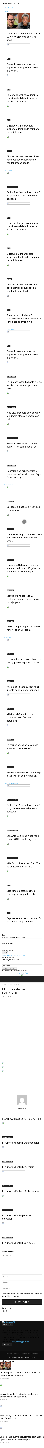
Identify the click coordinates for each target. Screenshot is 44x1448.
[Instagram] (4, 930)
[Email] (26, 1083)
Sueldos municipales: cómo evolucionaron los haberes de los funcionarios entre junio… (24, 318)
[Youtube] (7, 930)
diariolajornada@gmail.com (20, 1342)
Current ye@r (7, 1308)
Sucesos (9, 151)
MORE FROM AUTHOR (30, 1119)
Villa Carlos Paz (9, 170)
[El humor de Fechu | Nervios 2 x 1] (22, 1230)
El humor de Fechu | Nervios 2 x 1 (19, 1243)
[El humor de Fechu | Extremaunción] (22, 1130)
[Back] (2, 933)
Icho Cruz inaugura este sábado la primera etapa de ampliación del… (23, 416)
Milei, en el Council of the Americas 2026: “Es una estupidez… (20, 717)
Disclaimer (9, 1354)
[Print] (31, 1083)
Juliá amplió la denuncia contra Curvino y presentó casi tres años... (20, 1374)
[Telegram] (35, 1083)
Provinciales (8, 485)
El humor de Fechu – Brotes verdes (20, 1191)
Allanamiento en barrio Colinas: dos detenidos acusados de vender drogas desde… (23, 159)
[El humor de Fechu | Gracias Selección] (22, 1203)
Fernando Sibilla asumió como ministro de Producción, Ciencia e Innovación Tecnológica (23, 568)
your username (7, 943)
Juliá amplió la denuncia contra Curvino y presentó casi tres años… (23, 36)
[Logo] (0, 983)
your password (7, 950)
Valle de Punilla (9, 329)
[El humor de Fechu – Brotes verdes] (22, 1179)
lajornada (22, 1108)
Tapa (6, 11)
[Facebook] (3, 930)
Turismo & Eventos (12, 187)
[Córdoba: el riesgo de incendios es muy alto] (24, 494)
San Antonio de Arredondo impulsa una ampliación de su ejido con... (19, 1395)
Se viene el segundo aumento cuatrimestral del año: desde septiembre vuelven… (22, 98)
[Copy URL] (40, 1083)
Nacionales (8, 637)
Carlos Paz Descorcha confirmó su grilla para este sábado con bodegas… (23, 195)
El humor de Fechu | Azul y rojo (18, 1167)
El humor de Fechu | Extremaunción (21, 1142)
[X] (6, 930)
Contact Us (35, 1354)
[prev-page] (7, 168)
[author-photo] (22, 1105)
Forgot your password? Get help (13, 955)
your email (6, 966)
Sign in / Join (8, 7)
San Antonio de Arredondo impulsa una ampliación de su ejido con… (22, 67)
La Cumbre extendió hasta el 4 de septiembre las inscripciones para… (24, 385)
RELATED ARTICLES (11, 1119)
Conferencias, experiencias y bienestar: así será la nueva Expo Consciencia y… (24, 474)
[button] (3, 979)
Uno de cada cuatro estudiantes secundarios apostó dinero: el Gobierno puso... (22, 1438)
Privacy (16, 1354)
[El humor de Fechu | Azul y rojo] (22, 1154)
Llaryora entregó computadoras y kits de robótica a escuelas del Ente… (24, 537)
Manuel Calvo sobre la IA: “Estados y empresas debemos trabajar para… (23, 599)
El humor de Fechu (13, 984)
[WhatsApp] (21, 1083)
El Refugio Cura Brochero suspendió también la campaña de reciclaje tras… (23, 129)
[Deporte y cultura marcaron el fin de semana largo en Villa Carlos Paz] (24, 906)
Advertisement (25, 1354)
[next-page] (8, 168)
